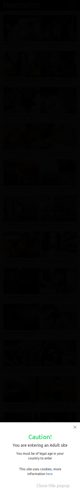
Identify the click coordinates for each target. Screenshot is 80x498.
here (49, 474)
